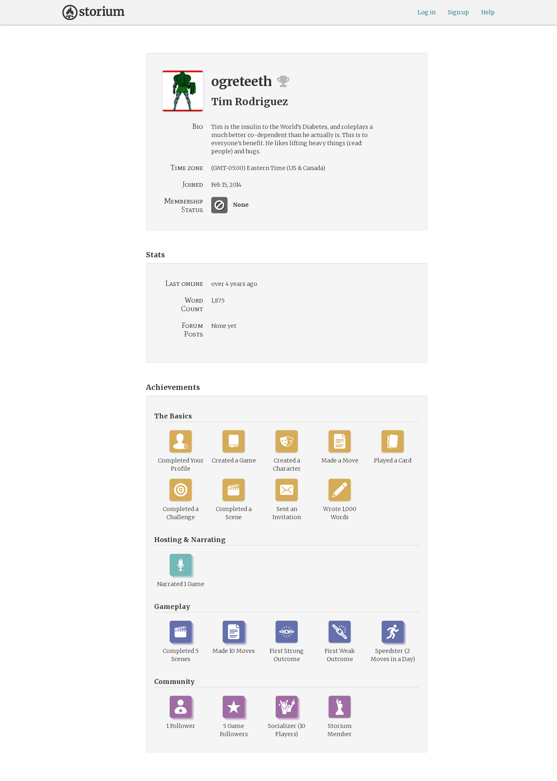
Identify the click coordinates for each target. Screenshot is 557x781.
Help (488, 12)
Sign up (458, 12)
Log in (426, 12)
